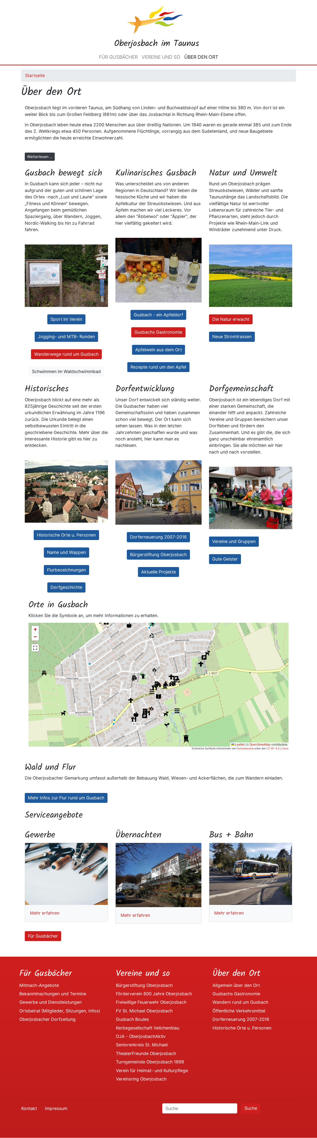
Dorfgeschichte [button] (66, 587)
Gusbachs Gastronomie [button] (158, 332)
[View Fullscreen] (35, 647)
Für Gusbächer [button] (43, 936)
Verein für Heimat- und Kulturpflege (152, 1070)
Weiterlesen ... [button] (40, 156)
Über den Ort (201, 57)
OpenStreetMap (260, 744)
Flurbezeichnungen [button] (66, 569)
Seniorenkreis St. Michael (142, 1044)
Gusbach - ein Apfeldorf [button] (158, 314)
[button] (133, 719)
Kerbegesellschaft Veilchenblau (147, 1027)
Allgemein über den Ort (236, 985)
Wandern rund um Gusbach (240, 1002)
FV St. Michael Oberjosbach (144, 1010)
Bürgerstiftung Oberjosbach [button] (158, 554)
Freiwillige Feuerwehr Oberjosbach (151, 1002)
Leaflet (239, 744)
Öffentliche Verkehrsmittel (238, 1010)
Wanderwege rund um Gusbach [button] (66, 354)
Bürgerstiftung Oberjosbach (144, 985)
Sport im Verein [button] (66, 319)
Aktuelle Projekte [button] (158, 571)
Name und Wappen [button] (66, 552)
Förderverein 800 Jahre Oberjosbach (154, 993)
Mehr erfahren (44, 913)
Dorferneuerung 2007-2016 (240, 1019)
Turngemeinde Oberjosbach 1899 (150, 1061)
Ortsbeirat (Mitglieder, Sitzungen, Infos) (59, 1010)
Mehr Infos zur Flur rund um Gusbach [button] (66, 797)
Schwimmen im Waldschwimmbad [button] (66, 371)
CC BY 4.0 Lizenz (277, 748)
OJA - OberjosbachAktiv (141, 1036)
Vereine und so (161, 57)
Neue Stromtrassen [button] (232, 336)
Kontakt (29, 1108)
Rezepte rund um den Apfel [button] (158, 367)
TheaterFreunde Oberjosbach (146, 1053)
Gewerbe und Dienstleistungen (50, 1002)
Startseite (35, 75)
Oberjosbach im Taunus (156, 44)
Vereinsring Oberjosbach (141, 1079)
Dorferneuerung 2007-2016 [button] (158, 537)
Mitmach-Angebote (39, 985)
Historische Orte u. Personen (241, 1027)
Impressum (56, 1108)
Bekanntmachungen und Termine (52, 993)
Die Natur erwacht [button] (230, 319)
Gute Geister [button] (225, 559)
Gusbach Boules (132, 1019)
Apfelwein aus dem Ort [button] (158, 349)
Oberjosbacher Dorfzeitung (47, 1019)
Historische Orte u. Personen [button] (66, 535)
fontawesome (245, 748)
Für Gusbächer (118, 57)
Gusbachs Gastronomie (236, 993)
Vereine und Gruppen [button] (234, 541)
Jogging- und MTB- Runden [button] (66, 336)
